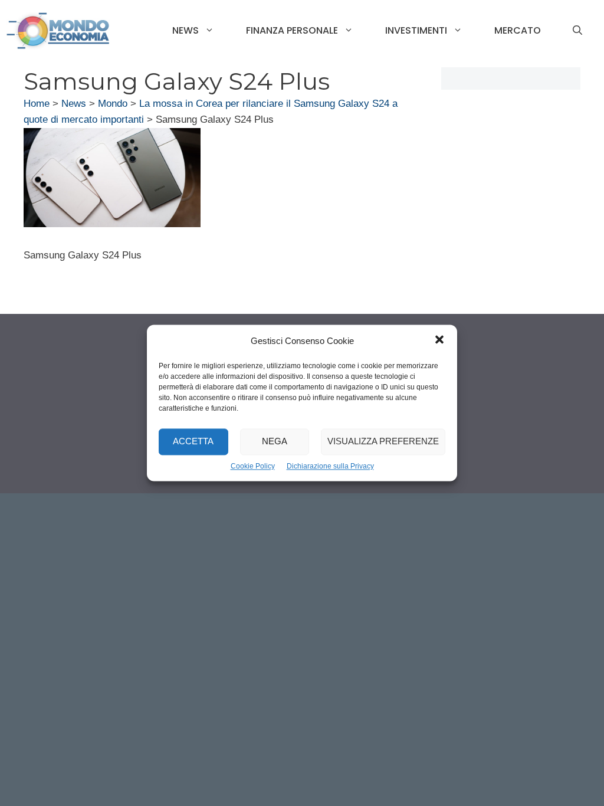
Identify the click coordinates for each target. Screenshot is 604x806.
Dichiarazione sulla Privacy (330, 466)
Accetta (193, 442)
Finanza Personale (292, 30)
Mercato (517, 30)
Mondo (112, 103)
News (185, 30)
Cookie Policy (253, 466)
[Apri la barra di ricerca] (577, 30)
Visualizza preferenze (383, 442)
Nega (274, 442)
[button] (439, 341)
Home (37, 103)
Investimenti (416, 30)
